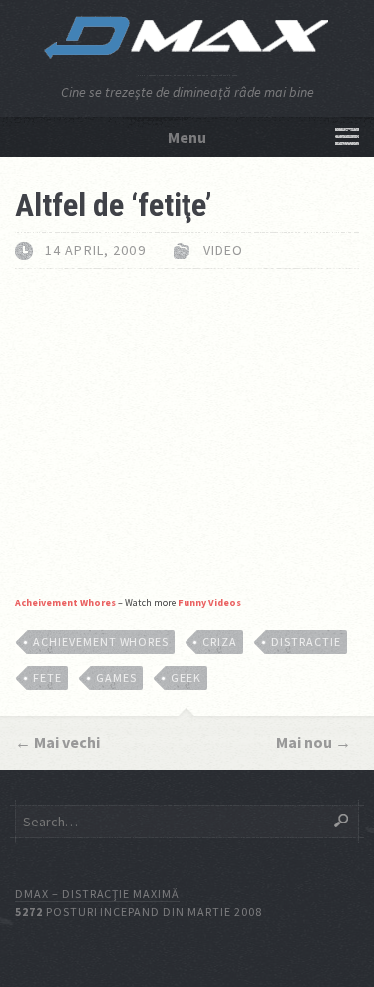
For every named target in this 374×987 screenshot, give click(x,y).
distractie (306, 641)
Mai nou (304, 742)
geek (186, 677)
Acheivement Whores (65, 602)
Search (341, 820)
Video (223, 250)
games (116, 677)
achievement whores (101, 641)
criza (219, 641)
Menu (187, 137)
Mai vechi (67, 742)
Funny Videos (209, 602)
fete (47, 677)
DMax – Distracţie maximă (97, 893)
